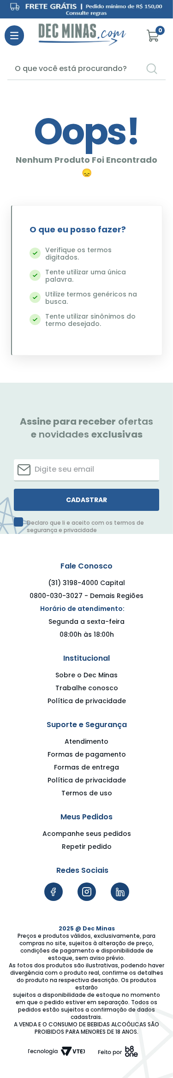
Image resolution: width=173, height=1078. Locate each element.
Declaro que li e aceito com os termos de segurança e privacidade (85, 526)
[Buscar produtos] (151, 68)
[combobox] (86, 69)
